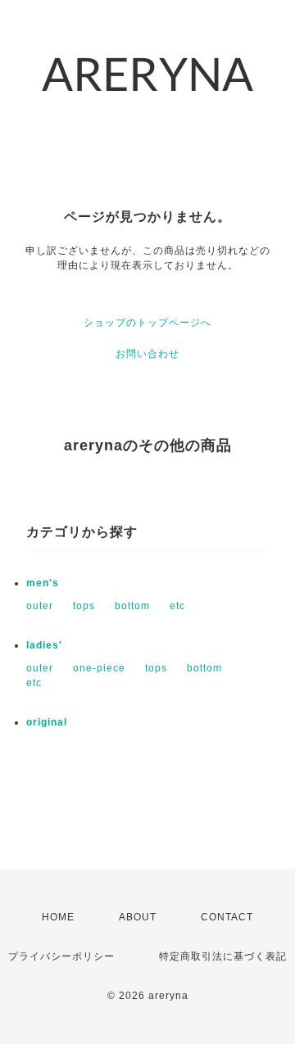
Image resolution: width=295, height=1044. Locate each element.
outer (39, 606)
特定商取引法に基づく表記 (223, 956)
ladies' (44, 645)
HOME (58, 917)
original (46, 722)
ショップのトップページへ (147, 322)
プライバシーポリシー (61, 956)
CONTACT (227, 917)
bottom (132, 606)
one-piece (99, 668)
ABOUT (138, 917)
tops (84, 606)
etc (177, 606)
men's (42, 583)
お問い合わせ (147, 353)
